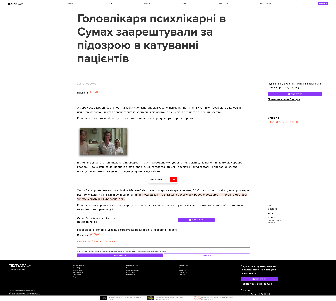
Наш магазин (183, 268)
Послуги (128, 268)
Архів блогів (183, 272)
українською (21, 293)
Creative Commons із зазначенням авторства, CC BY (26, 292)
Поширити (83, 92)
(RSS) (78, 268)
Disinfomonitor (130, 275)
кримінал (98, 241)
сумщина (111, 241)
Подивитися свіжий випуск (284, 99)
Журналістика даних (132, 266)
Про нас (75, 266)
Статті (74, 268)
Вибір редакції (77, 275)
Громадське (192, 118)
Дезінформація (130, 272)
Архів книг (182, 275)
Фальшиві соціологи (132, 270)
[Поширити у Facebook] (91, 92)
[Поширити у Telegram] (98, 92)
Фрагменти (76, 270)
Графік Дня (182, 270)
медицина (84, 241)
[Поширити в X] (95, 92)
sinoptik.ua (271, 222)
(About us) (81, 266)
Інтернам (128, 277)
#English (75, 277)
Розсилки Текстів (78, 272)
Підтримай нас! (183, 266)
